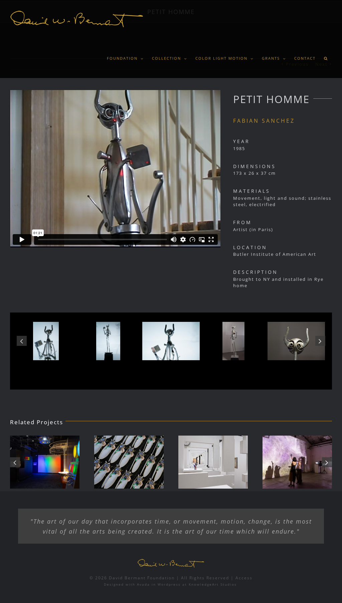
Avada (143, 584)
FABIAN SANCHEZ (264, 120)
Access (243, 578)
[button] (326, 58)
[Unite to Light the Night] (265, 462)
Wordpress (169, 584)
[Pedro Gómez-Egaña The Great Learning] (181, 462)
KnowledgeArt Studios (213, 584)
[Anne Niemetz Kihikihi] (97, 462)
